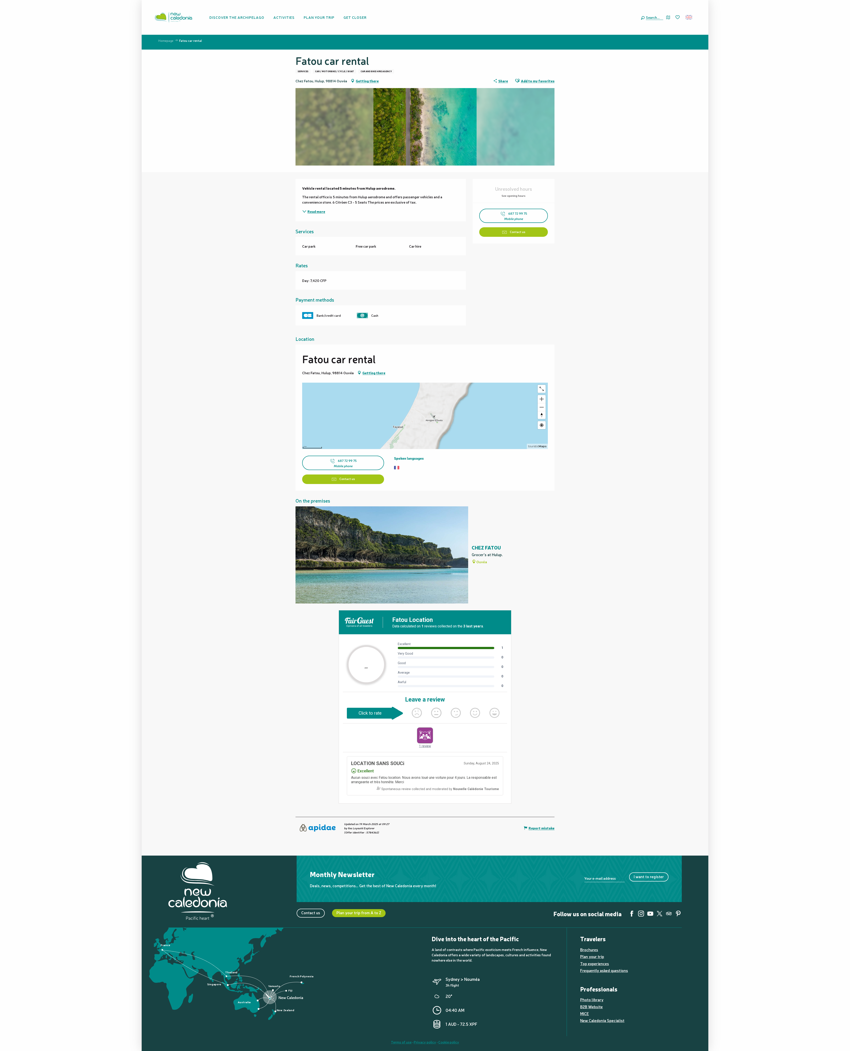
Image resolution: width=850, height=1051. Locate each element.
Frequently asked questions (604, 970)
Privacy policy (425, 1041)
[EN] (689, 17)
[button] (653, 17)
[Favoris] (678, 17)
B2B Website (591, 1006)
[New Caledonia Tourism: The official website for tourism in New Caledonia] (173, 17)
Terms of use (401, 1041)
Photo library (591, 999)
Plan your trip (592, 956)
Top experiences (594, 963)
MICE (584, 1013)
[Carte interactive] (668, 17)
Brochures (589, 949)
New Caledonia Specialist (602, 1020)
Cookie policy (448, 1041)
